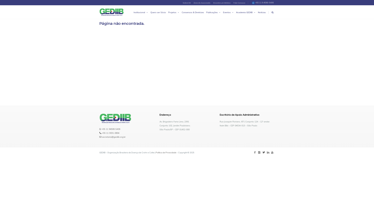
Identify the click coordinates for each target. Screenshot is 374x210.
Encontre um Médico (222, 3)
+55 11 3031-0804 (110, 133)
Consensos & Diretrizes (193, 12)
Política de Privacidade (166, 152)
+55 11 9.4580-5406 (264, 2)
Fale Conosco (239, 3)
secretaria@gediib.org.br (113, 137)
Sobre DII (187, 3)
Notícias (262, 12)
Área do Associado (202, 3)
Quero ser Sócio (158, 12)
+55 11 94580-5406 (110, 129)
